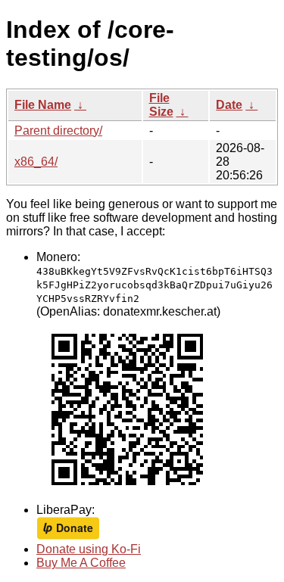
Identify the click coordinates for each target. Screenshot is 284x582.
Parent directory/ (58, 130)
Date (229, 104)
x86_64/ (36, 161)
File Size (161, 105)
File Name (42, 104)
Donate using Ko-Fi (88, 549)
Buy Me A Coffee (81, 562)
